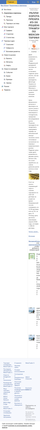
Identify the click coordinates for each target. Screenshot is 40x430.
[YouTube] (27, 402)
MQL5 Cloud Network (6, 398)
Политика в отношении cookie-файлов (18, 398)
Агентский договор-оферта (17, 383)
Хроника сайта (17, 366)
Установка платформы (7, 412)
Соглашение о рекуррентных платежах (19, 376)
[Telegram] (30, 399)
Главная (11, 2)
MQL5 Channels (29, 378)
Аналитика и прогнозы (34, 9)
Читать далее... (34, 231)
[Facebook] (27, 399)
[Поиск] (28, 2)
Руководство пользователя (8, 384)
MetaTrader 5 (30, 363)
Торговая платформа (7, 364)
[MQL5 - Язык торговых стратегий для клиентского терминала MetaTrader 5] (3, 2)
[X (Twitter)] (33, 399)
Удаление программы (7, 416)
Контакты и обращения (18, 404)
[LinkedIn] (30, 402)
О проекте (17, 363)
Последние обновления (7, 370)
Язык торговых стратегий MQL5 (6, 391)
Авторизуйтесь (34, 241)
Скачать (7, 407)
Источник (32, 236)
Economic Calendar (29, 389)
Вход (33, 2)
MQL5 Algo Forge (7, 403)
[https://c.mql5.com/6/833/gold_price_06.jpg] (34, 176)
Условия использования (19, 370)
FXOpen (34, 52)
